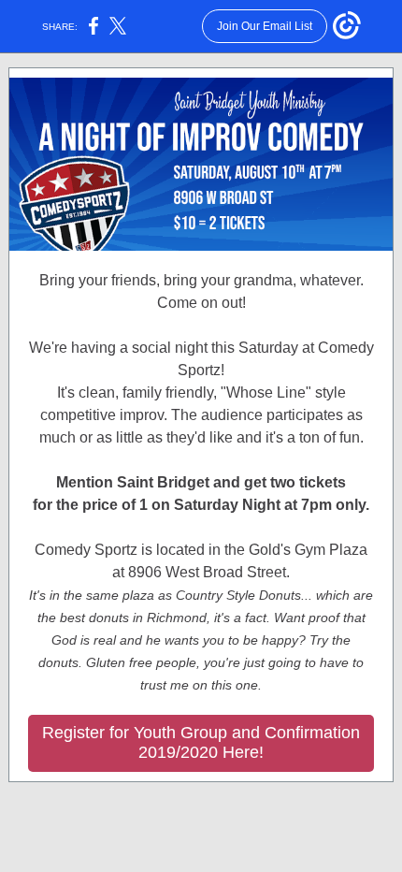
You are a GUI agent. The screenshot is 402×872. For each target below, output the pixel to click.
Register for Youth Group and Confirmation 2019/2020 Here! (201, 742)
